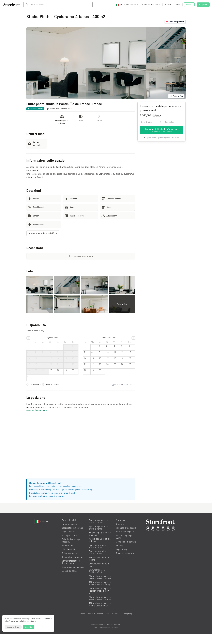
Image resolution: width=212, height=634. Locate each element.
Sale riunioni (67, 545)
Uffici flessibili (68, 549)
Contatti (120, 524)
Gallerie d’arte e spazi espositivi (72, 540)
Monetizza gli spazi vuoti (125, 536)
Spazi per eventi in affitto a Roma (97, 552)
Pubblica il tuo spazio (126, 528)
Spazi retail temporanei (73, 528)
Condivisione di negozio (73, 567)
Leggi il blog (121, 549)
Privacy (119, 545)
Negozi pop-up (68, 531)
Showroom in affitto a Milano (99, 558)
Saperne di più (13, 627)
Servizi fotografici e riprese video (71, 562)
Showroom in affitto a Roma (99, 564)
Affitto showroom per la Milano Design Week (100, 604)
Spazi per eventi (69, 535)
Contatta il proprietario (36, 410)
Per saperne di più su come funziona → (46, 496)
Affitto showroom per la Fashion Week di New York (100, 590)
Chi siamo (120, 520)
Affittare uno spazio (125, 531)
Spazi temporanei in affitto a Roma (98, 527)
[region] (80, 448)
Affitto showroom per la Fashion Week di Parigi (100, 583)
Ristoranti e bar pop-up (72, 557)
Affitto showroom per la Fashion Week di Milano (100, 577)
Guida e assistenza (125, 553)
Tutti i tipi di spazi (70, 524)
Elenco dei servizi (70, 571)
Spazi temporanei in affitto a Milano (98, 521)
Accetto (28, 627)
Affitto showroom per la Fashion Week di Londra (100, 598)
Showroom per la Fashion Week (97, 571)
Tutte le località (69, 520)
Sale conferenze (69, 553)
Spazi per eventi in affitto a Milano (97, 546)
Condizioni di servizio (126, 541)
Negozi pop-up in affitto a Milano (100, 533)
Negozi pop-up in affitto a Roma (100, 540)
